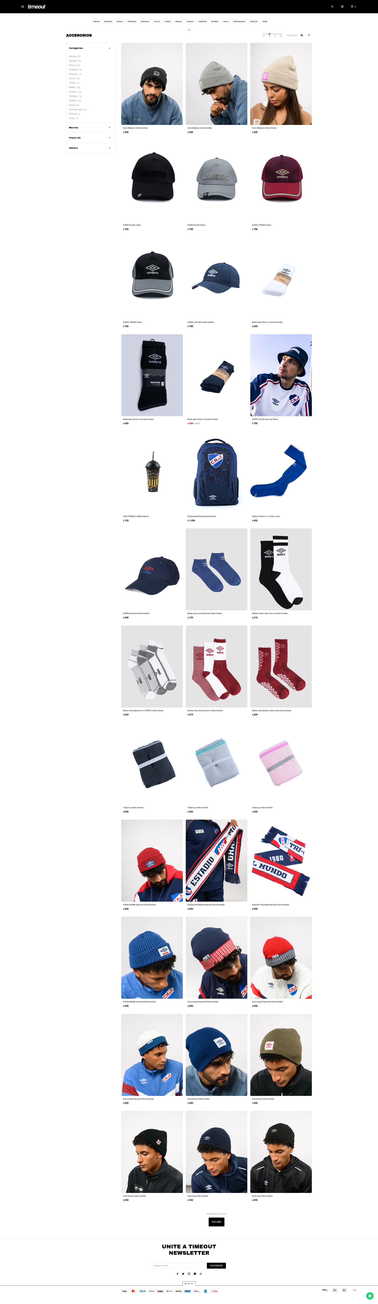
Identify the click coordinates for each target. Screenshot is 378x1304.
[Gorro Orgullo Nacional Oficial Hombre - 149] (216, 958)
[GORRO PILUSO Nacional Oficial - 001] (281, 375)
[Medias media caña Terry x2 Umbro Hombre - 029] (281, 569)
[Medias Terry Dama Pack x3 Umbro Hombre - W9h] (216, 667)
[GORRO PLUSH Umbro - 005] (216, 181)
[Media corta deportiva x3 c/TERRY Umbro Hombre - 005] (152, 667)
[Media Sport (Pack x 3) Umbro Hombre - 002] (281, 278)
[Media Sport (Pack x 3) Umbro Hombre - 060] (152, 375)
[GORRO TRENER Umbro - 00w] (281, 181)
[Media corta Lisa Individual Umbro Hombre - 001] (216, 569)
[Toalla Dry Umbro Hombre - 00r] (281, 764)
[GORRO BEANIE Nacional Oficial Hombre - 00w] (152, 861)
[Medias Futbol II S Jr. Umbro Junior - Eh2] (281, 472)
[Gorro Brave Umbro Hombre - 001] (216, 1055)
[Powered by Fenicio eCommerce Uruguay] (201, 1300)
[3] (275, 36)
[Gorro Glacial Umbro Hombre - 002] (152, 1152)
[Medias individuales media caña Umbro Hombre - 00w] (281, 667)
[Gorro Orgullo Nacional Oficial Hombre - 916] (152, 1055)
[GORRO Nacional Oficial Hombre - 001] (152, 569)
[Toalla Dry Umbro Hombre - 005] (216, 764)
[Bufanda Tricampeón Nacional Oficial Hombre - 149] (281, 861)
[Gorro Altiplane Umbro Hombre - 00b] (281, 84)
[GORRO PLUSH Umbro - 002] (152, 181)
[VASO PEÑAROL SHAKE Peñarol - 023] (152, 472)
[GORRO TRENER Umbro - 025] (152, 278)
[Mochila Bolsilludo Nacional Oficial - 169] (216, 472)
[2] (269, 36)
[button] (332, 6)
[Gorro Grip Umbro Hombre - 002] (281, 1152)
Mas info (189, 1284)
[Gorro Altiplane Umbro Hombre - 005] (216, 84)
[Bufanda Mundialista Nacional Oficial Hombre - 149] (216, 861)
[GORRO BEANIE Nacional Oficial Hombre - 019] (152, 958)
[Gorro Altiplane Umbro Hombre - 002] (152, 84)
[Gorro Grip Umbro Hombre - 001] (216, 1152)
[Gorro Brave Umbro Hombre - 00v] (281, 1055)
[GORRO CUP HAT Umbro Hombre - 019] (216, 278)
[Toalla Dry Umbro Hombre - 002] (152, 764)
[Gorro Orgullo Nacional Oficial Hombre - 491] (281, 958)
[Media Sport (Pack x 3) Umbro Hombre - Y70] (216, 375)
